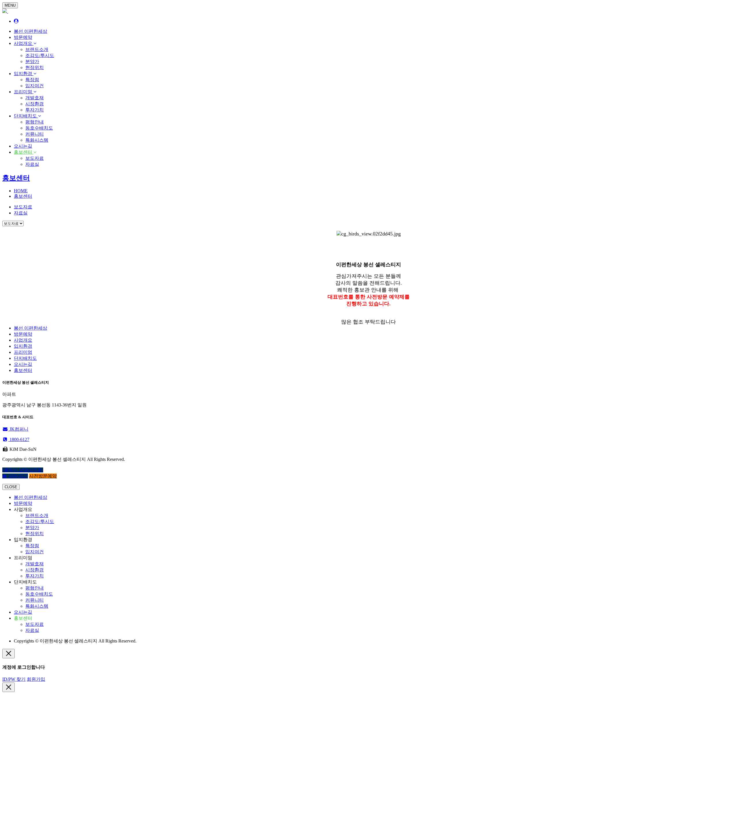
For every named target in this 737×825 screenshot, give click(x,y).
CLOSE (11, 487)
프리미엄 (23, 91)
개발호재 (34, 97)
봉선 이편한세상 (30, 31)
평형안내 (34, 121)
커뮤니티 (34, 134)
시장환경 (34, 103)
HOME (21, 190)
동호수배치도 (39, 128)
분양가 (32, 61)
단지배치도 (26, 115)
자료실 (32, 164)
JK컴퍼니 (18, 429)
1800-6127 (18, 439)
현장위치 (34, 67)
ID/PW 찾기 (14, 679)
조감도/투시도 (39, 55)
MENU (10, 5)
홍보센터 (23, 152)
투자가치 (34, 109)
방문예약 (23, 37)
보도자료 (34, 158)
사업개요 (23, 43)
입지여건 (34, 85)
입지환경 (23, 73)
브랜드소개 (36, 49)
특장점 (32, 79)
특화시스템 (36, 140)
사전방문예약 (43, 476)
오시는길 (23, 146)
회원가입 (36, 679)
